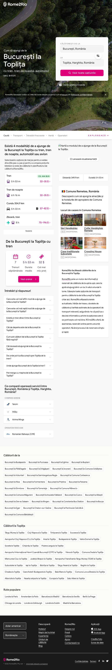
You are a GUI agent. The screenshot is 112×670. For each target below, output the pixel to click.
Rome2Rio (66, 279)
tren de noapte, (24, 70)
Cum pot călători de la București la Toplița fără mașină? (24, 338)
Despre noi (70, 629)
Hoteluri (42, 629)
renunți (65, 95)
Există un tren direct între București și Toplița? (23, 319)
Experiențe (43, 636)
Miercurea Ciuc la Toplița (16, 558)
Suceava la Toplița (78, 532)
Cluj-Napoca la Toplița (37, 532)
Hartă (51, 135)
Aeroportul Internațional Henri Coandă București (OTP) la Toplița (33, 552)
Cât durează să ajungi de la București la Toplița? (23, 347)
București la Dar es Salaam (17, 501)
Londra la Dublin (52, 603)
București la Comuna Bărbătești (19, 514)
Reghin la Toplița (87, 565)
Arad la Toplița (49, 539)
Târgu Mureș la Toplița (14, 532)
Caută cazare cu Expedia (74, 84)
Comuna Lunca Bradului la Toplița (90, 572)
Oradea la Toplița (12, 572)
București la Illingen (40, 501)
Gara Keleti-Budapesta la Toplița (37, 572)
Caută (6, 135)
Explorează (97, 135)
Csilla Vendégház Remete (93, 229)
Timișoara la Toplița (58, 532)
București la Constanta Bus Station (68, 501)
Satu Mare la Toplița (76, 578)
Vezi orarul (26, 279)
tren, (10, 70)
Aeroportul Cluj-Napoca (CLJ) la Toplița (22, 539)
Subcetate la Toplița (13, 565)
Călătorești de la (70, 44)
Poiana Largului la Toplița (52, 545)
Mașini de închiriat (46, 632)
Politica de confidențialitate (81, 95)
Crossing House (93, 251)
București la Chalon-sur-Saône (37, 508)
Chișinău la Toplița (30, 545)
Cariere (68, 636)
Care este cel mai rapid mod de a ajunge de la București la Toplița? (25, 310)
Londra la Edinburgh (33, 603)
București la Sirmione (14, 488)
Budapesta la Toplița (68, 539)
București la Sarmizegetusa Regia (42, 475)
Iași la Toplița (31, 565)
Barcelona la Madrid (50, 596)
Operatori (62, 135)
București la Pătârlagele (15, 468)
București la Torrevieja (37, 488)
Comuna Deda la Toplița (92, 552)
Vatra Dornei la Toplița (89, 539)
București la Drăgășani (39, 468)
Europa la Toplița (56, 578)
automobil (42, 70)
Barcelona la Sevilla (70, 596)
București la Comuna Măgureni (19, 495)
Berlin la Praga (89, 596)
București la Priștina (57, 482)
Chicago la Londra (13, 603)
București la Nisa (12, 482)
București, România (74, 48)
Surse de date (97, 642)
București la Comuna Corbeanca (75, 475)
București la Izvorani (61, 468)
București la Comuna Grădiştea (88, 468)
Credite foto (96, 639)
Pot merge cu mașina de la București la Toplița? (23, 374)
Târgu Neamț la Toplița (67, 565)
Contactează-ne (72, 643)
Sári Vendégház (69, 228)
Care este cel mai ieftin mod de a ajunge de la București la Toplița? (25, 300)
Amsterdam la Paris (29, 596)
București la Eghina (59, 462)
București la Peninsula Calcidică (68, 508)
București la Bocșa (95, 501)
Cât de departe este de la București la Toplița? (23, 329)
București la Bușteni (81, 462)
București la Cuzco (73, 495)
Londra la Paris (11, 596)
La (61, 57)
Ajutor (67, 639)
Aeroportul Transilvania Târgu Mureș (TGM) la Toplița (78, 558)
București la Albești (94, 495)
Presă (67, 632)
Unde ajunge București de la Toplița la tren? (25, 365)
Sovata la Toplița (12, 545)
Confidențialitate (81, 661)
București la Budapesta (15, 462)
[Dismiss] (105, 95)
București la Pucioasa (38, 462)
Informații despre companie (37, 664)
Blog (40, 645)
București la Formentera (34, 482)
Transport (17, 135)
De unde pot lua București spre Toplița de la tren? (25, 357)
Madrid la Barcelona (72, 603)
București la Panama (78, 482)
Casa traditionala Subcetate (70, 252)
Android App (99, 632)
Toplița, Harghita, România (78, 62)
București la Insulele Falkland (49, 495)
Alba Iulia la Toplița (13, 578)
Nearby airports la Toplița (35, 578)
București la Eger (12, 508)
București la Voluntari (14, 475)
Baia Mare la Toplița (63, 572)
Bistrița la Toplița (47, 565)
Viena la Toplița (72, 552)
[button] (82, 73)
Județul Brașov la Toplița (41, 558)
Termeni (93, 661)
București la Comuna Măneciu (63, 488)
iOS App (97, 629)
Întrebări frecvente (35, 135)
